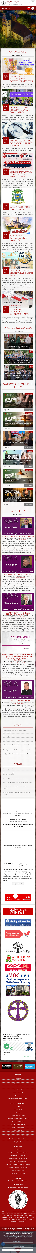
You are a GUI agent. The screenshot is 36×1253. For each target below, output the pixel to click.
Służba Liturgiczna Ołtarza (18, 1133)
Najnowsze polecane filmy (18, 387)
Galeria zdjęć (18, 1087)
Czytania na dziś (18, 1150)
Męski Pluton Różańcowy (18, 1115)
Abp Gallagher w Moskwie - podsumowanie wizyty (15, 736)
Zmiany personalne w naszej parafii (21, 208)
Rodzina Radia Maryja (18, 1127)
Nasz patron (18, 1096)
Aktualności (18, 53)
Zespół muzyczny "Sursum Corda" (18, 1139)
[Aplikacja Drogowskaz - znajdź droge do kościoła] (18, 934)
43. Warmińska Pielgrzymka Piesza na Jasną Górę (21, 238)
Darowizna (18, 1081)
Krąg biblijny (18, 1112)
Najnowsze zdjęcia (18, 329)
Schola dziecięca (18, 1130)
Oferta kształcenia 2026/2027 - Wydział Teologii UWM (20, 110)
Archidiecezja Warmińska (18, 1155)
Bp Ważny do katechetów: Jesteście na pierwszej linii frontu (18, 750)
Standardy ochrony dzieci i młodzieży (18, 1098)
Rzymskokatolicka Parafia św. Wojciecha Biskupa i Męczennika (19, 2)
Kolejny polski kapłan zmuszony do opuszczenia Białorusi (17, 753)
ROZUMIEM (17, 1250)
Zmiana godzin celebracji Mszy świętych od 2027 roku (21, 78)
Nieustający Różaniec (18, 1121)
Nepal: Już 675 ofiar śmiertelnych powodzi (13, 740)
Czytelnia (18, 512)
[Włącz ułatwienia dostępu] (33, 8)
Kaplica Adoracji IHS (18, 1093)
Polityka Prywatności (18, 1241)
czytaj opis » (28, 410)
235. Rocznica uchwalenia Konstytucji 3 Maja (19, 311)
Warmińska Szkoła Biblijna (18, 1173)
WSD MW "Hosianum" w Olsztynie (18, 1167)
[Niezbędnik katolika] (18, 922)
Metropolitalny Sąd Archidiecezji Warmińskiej (18, 1164)
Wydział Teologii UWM (24, 539)
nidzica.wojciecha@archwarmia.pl (19, 1187)
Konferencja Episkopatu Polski (18, 662)
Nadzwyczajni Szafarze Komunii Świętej (18, 1118)
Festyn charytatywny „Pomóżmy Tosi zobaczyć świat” (21, 174)
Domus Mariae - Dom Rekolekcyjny (18, 1158)
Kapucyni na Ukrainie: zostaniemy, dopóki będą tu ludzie (17, 782)
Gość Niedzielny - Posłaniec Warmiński (18, 1153)
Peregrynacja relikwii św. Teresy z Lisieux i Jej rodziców (21, 143)
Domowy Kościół (18, 1109)
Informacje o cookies (18, 1246)
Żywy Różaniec (18, 1142)
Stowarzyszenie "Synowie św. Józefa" (18, 1136)
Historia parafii (18, 1090)
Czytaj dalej (17, 884)
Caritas (18, 1106)
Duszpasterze (18, 1084)
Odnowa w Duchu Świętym (18, 1124)
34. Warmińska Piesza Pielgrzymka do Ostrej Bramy (21, 273)
